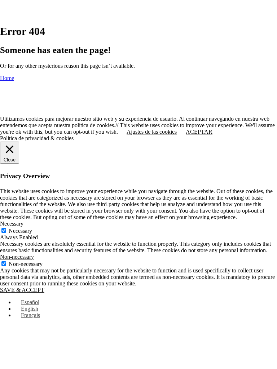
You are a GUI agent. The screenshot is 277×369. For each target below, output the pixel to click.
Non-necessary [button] (17, 257)
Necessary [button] (11, 224)
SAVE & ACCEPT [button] (22, 290)
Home (7, 78)
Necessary (20, 231)
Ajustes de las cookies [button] (152, 132)
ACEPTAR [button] (199, 132)
